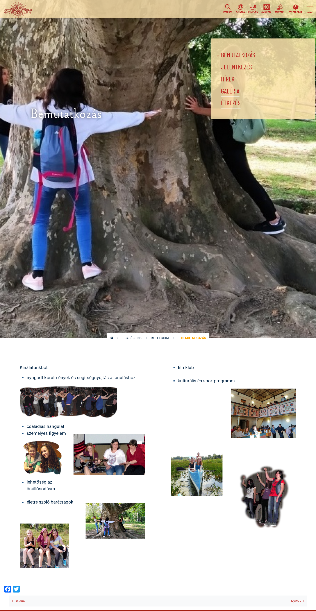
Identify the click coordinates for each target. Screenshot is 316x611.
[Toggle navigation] (310, 9)
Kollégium (160, 338)
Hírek (228, 79)
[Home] (19, 9)
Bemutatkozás (238, 55)
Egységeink (132, 338)
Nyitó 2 (296, 601)
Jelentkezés (236, 67)
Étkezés (231, 103)
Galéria (230, 91)
